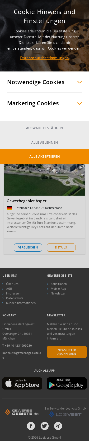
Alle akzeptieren (44, 156)
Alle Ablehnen (44, 142)
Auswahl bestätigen (44, 128)
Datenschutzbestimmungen (44, 57)
